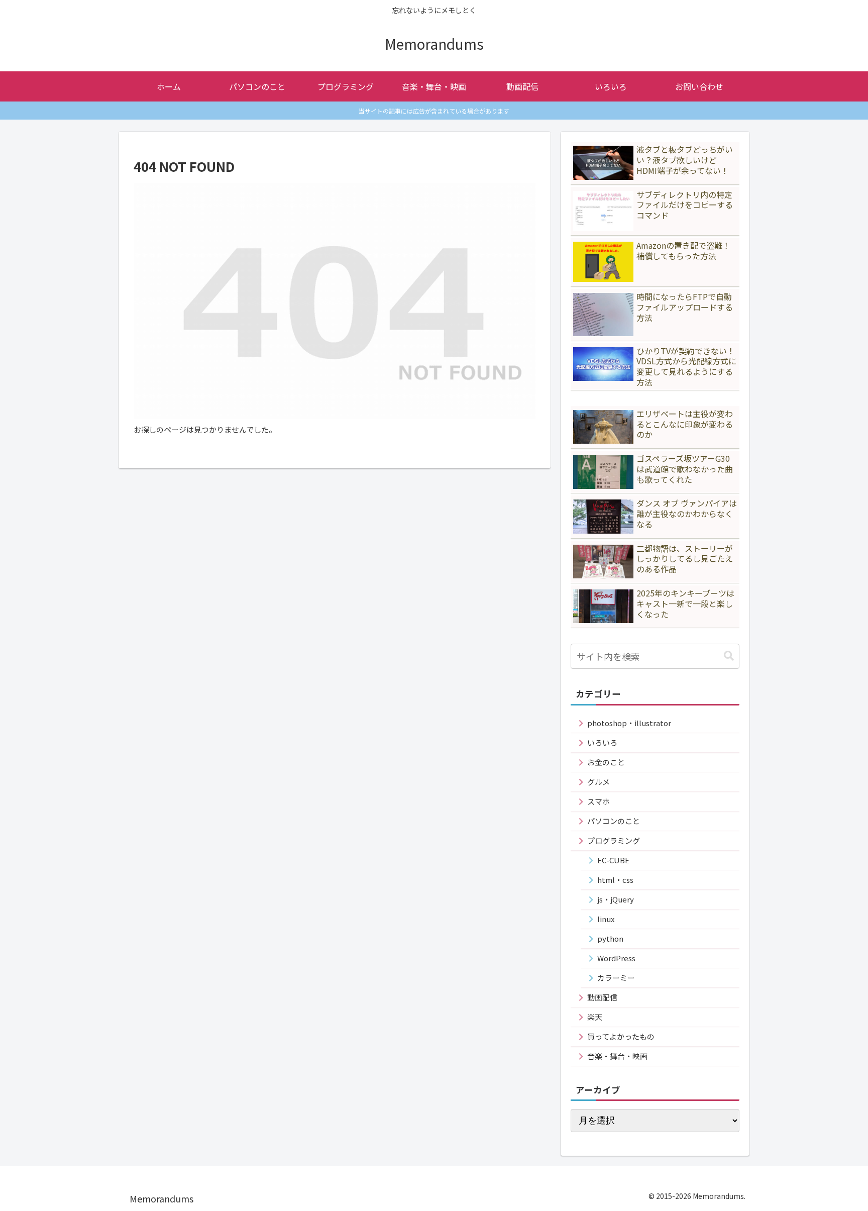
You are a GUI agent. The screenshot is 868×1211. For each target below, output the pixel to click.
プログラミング (613, 840)
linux (605, 919)
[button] (729, 656)
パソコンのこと (613, 821)
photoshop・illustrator (629, 723)
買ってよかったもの (621, 1036)
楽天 (594, 1017)
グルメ (598, 781)
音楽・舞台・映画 (617, 1056)
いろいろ (602, 742)
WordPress (616, 958)
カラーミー (616, 977)
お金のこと (606, 762)
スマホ (598, 801)
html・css (615, 879)
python (610, 938)
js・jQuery (615, 899)
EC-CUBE (613, 860)
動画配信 (602, 997)
